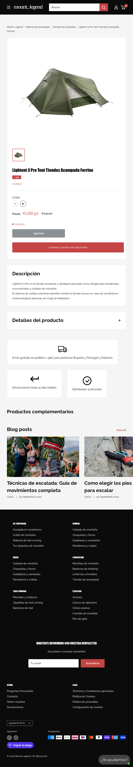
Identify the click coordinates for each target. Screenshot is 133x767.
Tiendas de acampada (64, 27)
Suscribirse (92, 663)
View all (121, 430)
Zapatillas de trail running (28, 602)
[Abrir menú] (8, 7)
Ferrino (17, 184)
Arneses (77, 597)
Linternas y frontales (85, 574)
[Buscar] (103, 7)
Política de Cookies (84, 696)
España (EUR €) (17, 723)
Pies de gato (80, 618)
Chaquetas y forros (84, 535)
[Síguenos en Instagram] (16, 737)
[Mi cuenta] (116, 7)
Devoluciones (15, 707)
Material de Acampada (38, 27)
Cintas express (81, 608)
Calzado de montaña (85, 529)
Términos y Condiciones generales (93, 691)
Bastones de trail (23, 608)
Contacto (12, 696)
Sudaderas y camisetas (86, 540)
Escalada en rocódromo (27, 529)
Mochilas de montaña (85, 563)
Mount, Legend (15, 27)
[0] (123, 7)
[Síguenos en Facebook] (9, 737)
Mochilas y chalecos (25, 597)
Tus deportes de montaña (28, 545)
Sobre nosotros (16, 701)
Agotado (38, 233)
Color (16, 197)
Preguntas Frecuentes (20, 691)
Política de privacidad (85, 701)
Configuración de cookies (88, 707)
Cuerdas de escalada (85, 613)
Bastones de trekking (85, 568)
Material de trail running (27, 540)
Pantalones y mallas (84, 545)
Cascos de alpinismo (85, 602)
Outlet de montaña (24, 535)
